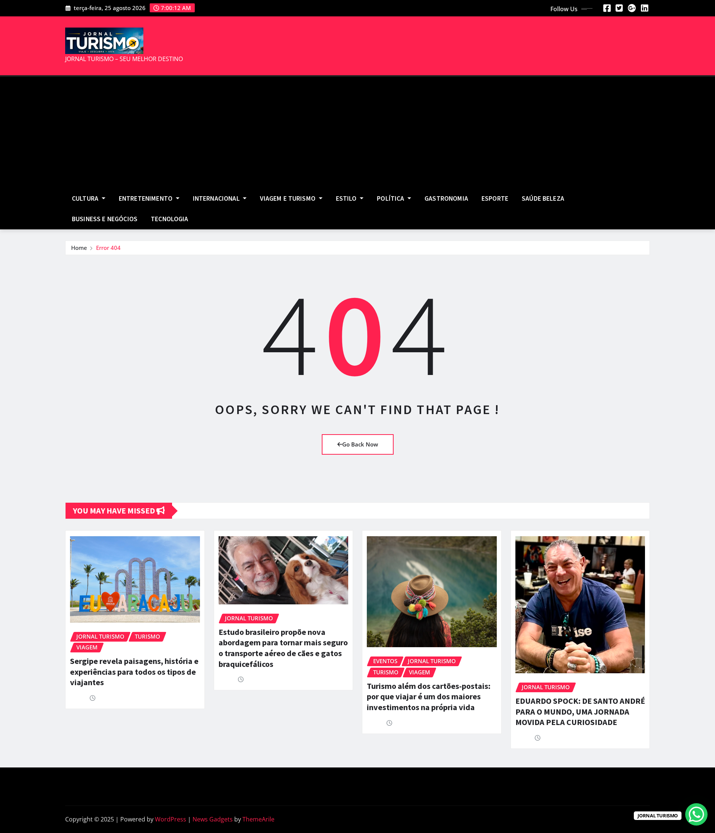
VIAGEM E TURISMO (288, 198)
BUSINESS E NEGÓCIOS (104, 219)
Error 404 (108, 247)
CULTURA (86, 198)
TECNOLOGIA (169, 219)
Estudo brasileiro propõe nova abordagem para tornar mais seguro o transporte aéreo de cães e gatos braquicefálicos (283, 648)
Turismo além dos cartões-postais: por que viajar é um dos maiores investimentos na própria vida (428, 696)
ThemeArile (258, 819)
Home (79, 247)
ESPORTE (495, 198)
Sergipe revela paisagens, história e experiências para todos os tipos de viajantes (134, 671)
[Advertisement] (357, 133)
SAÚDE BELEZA (543, 198)
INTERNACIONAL (217, 198)
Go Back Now (360, 444)
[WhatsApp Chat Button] (696, 814)
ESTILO (347, 198)
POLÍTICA (391, 198)
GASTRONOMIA (446, 198)
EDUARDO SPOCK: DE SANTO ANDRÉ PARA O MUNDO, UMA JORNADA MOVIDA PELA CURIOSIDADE (580, 711)
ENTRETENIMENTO (146, 198)
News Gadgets (213, 819)
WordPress (170, 819)
